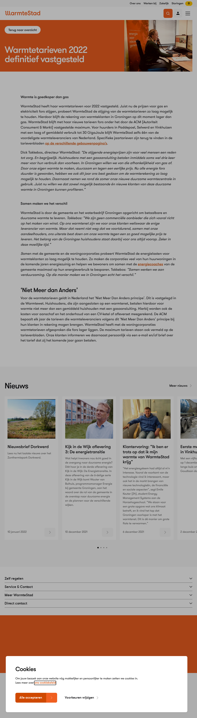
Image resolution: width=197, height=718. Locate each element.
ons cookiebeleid (45, 683)
